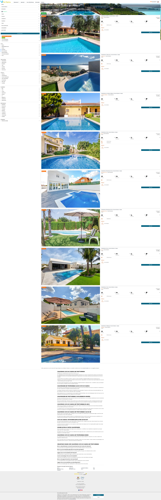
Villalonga (59, 470)
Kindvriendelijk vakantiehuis (80, 486)
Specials (22, 2)
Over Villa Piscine (30, 2)
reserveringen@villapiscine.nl (80, 484)
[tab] (43, 13)
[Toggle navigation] (160, 1)
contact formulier (85, 368)
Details (98, 497)
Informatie (37, 2)
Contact (42, 2)
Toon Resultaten (20, 33)
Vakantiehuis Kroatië (80, 487)
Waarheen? (16, 2)
